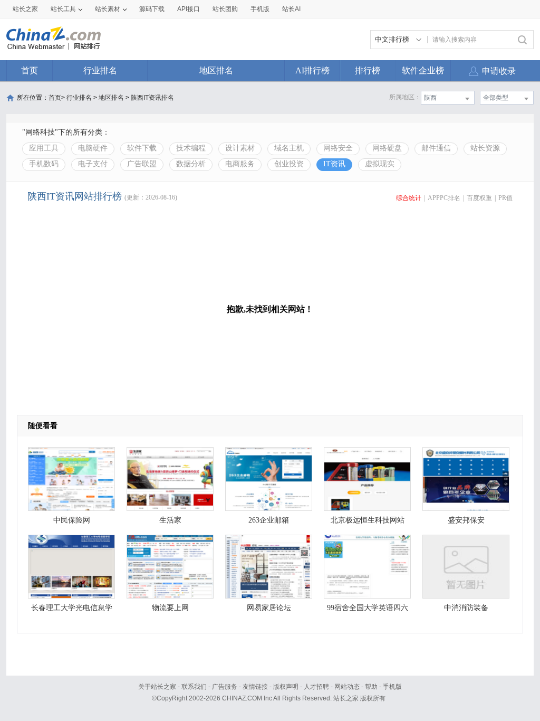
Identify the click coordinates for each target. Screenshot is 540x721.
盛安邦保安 (466, 520)
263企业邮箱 (268, 520)
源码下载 (152, 9)
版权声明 (285, 686)
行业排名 (100, 70)
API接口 (188, 9)
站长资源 (485, 148)
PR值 (505, 198)
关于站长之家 (157, 686)
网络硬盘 (387, 148)
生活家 (170, 520)
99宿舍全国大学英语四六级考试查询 (367, 610)
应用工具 (44, 148)
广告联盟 (142, 164)
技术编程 (191, 148)
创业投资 (289, 164)
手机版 (392, 686)
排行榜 (367, 70)
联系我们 (194, 686)
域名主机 (289, 148)
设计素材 (240, 148)
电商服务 (240, 164)
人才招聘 (316, 686)
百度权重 (479, 198)
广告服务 (224, 686)
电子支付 (93, 164)
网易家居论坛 (269, 608)
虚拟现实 (379, 164)
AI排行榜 (312, 70)
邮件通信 (436, 148)
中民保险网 (71, 520)
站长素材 (107, 9)
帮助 (371, 686)
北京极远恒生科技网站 (367, 520)
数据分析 (191, 164)
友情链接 (255, 686)
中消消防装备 (466, 608)
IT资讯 (334, 164)
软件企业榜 (423, 70)
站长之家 (25, 9)
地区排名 (216, 70)
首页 (29, 70)
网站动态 (347, 686)
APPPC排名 (444, 198)
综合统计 (408, 198)
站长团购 (225, 9)
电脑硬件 (93, 148)
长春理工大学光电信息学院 (71, 610)
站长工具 (63, 9)
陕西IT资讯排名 (152, 97)
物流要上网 (170, 608)
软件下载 (142, 148)
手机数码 (44, 164)
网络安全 (338, 148)
